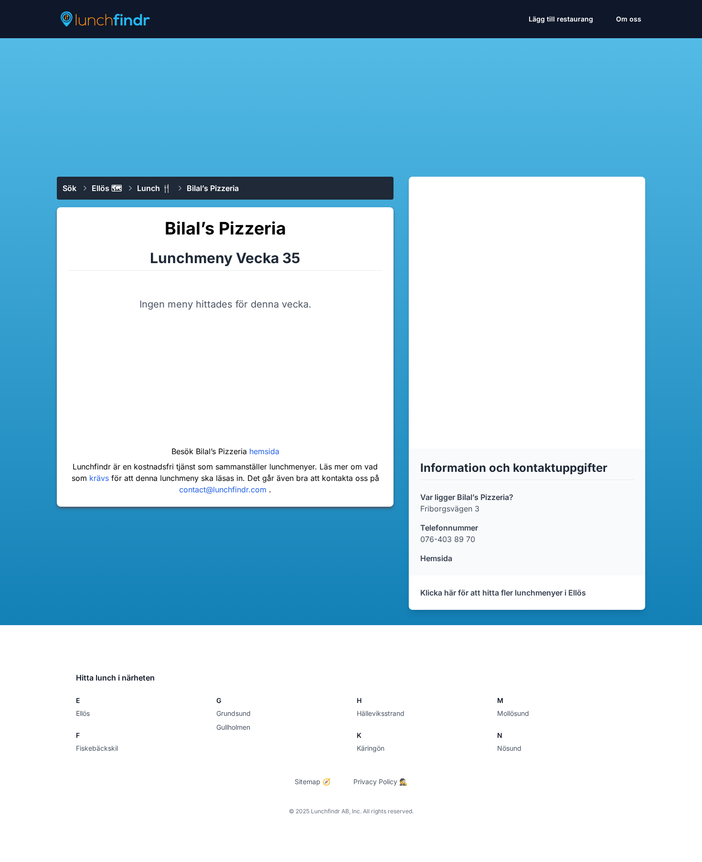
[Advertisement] (351, 103)
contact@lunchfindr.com (224, 489)
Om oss (628, 19)
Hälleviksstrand (380, 713)
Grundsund (233, 713)
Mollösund (513, 713)
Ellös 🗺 (107, 188)
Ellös (83, 713)
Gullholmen (233, 727)
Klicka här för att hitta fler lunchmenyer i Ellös (503, 592)
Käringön (370, 748)
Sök (69, 188)
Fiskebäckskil (97, 748)
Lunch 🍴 (154, 188)
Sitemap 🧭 (312, 781)
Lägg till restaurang (561, 19)
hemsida (264, 451)
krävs (100, 478)
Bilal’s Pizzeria (213, 188)
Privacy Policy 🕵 (380, 781)
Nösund (509, 748)
